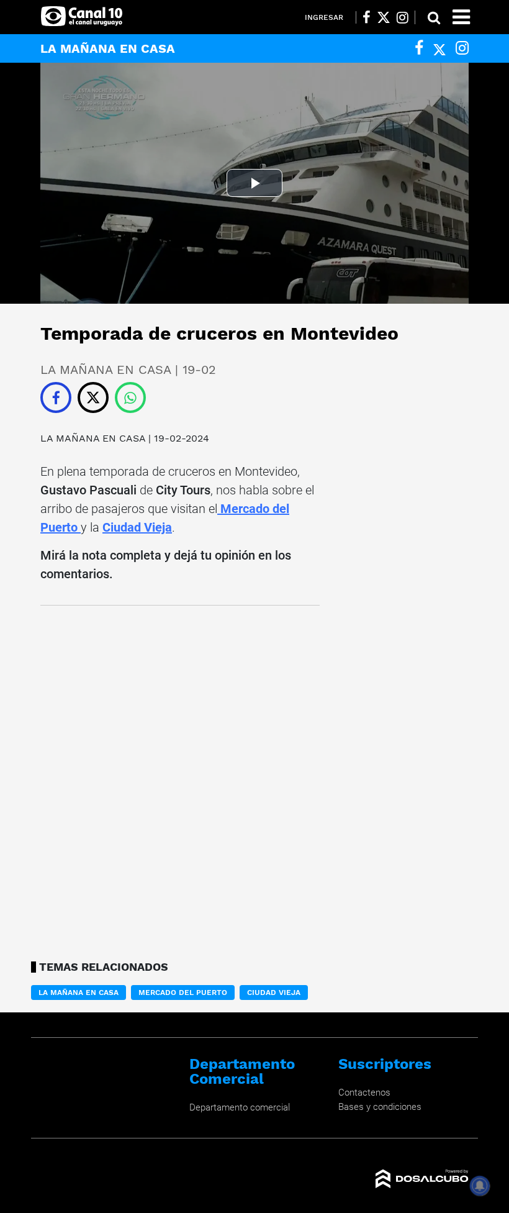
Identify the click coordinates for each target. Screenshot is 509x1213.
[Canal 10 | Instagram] (403, 17)
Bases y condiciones (379, 1106)
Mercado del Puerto (182, 992)
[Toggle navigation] (461, 17)
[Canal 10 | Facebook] (366, 17)
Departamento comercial (239, 1107)
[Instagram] (462, 48)
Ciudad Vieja (137, 527)
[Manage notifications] (480, 1186)
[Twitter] (439, 48)
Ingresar (324, 17)
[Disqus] (180, 779)
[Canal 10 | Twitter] (384, 17)
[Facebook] (419, 48)
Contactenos (364, 1092)
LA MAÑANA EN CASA (94, 438)
